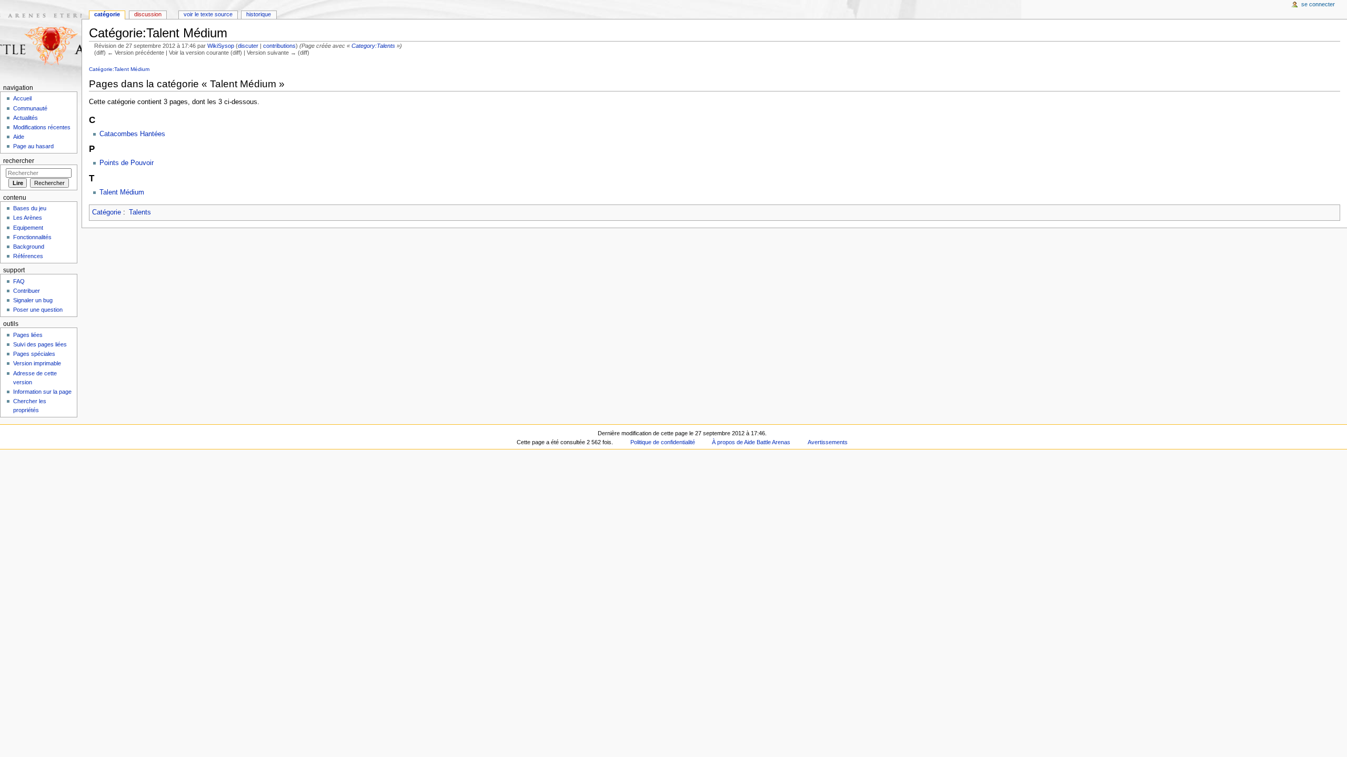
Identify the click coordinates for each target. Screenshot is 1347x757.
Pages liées (28, 335)
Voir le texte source (208, 14)
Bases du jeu (29, 208)
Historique (258, 14)
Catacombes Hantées (132, 134)
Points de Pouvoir (126, 163)
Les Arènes (27, 217)
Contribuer (26, 291)
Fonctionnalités (32, 237)
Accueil (22, 98)
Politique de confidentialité (662, 442)
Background (28, 246)
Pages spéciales (34, 354)
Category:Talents (373, 46)
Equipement (28, 227)
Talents (140, 212)
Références (28, 256)
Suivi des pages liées (40, 344)
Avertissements (828, 442)
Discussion (148, 14)
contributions (279, 46)
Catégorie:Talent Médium (119, 69)
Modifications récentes (42, 127)
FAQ (19, 281)
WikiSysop (220, 46)
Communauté (30, 108)
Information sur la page (42, 391)
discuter (248, 46)
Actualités (25, 118)
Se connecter (1318, 4)
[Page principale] (41, 40)
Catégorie (106, 212)
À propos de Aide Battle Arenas (751, 442)
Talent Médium (121, 192)
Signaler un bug (33, 300)
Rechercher (18, 161)
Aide (18, 137)
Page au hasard (33, 146)
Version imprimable (37, 363)
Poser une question (38, 309)
